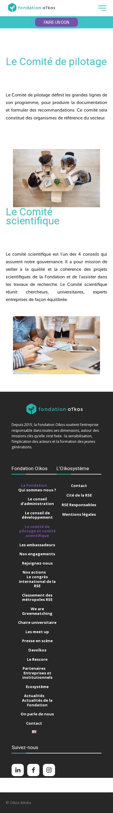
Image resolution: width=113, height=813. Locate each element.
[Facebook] (33, 770)
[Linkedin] (18, 770)
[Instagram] (49, 770)
